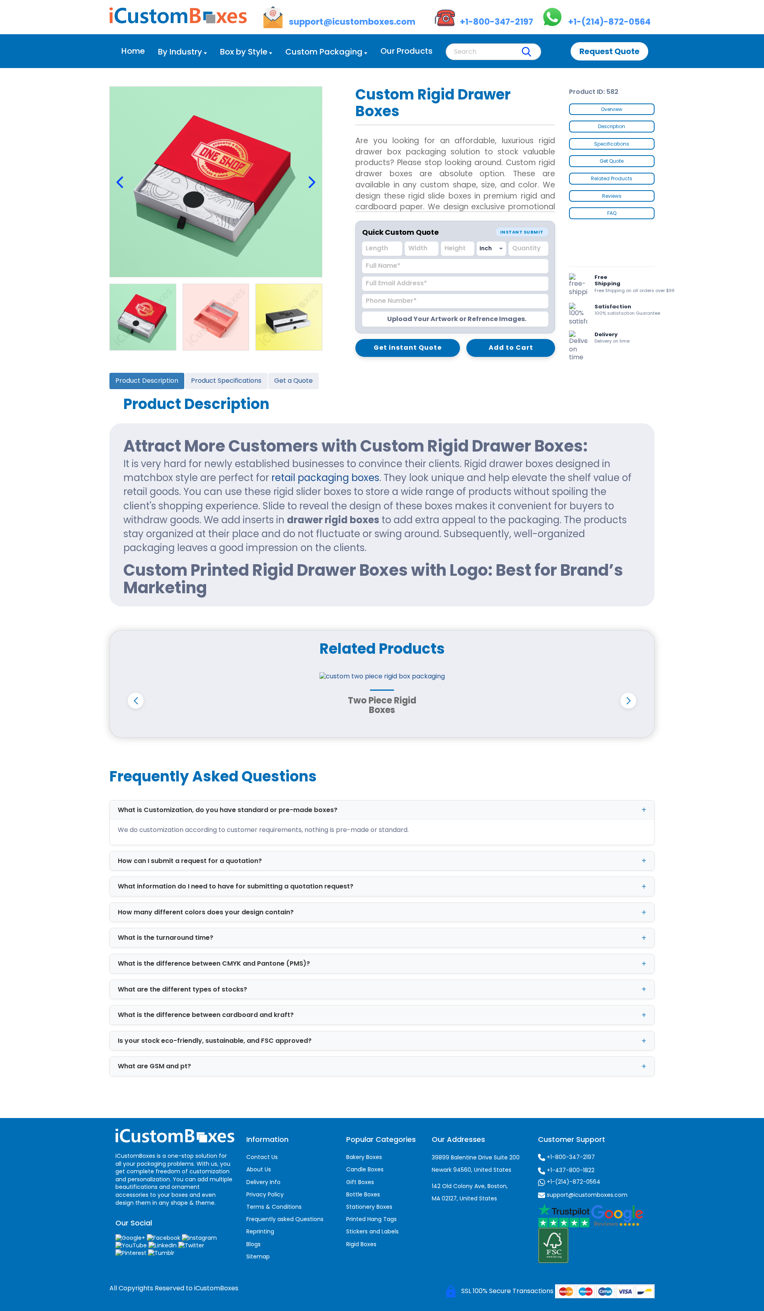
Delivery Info (263, 1182)
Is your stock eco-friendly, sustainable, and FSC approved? (215, 1040)
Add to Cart (511, 347)
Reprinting (260, 1231)
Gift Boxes (360, 1182)
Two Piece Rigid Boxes (382, 705)
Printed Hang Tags (371, 1219)
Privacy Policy (265, 1194)
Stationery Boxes (369, 1207)
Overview (611, 109)
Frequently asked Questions (285, 1219)
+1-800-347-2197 (570, 1157)
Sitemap (258, 1256)
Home (133, 50)
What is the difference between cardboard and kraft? (206, 1014)
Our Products (406, 50)
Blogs (253, 1244)
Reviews (612, 196)
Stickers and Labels (372, 1231)
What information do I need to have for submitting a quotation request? (235, 886)
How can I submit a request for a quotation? (190, 860)
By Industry (180, 51)
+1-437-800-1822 (569, 1170)
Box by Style (243, 51)
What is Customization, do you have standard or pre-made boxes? (227, 809)
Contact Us (262, 1157)
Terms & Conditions (274, 1207)
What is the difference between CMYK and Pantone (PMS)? (214, 963)
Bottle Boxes (363, 1194)
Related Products (611, 178)
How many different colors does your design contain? (206, 912)
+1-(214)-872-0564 (572, 1182)
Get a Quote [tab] (293, 380)
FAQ (611, 213)
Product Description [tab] (146, 380)
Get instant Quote (408, 347)
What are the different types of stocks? (182, 989)
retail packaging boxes (325, 477)
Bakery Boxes (364, 1157)
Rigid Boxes (361, 1244)
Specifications (611, 143)
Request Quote (609, 51)
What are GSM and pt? (154, 1066)
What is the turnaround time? (165, 937)
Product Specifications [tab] (226, 380)
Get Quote (612, 161)
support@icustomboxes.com (586, 1195)
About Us (258, 1169)
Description (611, 126)
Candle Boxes (365, 1169)
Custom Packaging (324, 51)
